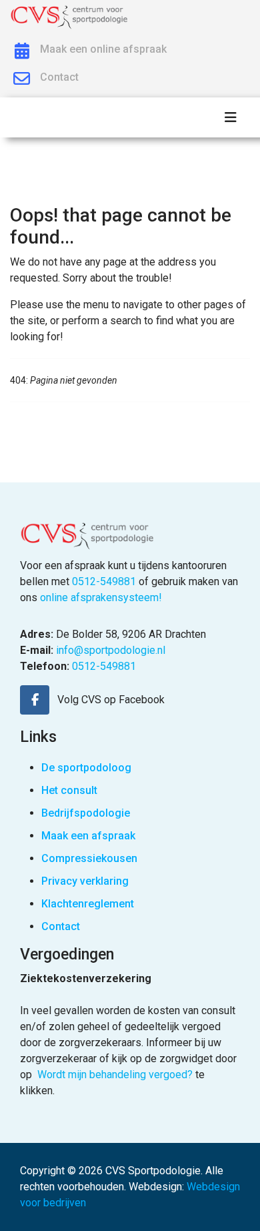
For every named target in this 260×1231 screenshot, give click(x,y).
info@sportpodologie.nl (110, 650)
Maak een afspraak (88, 835)
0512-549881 (104, 581)
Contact (59, 77)
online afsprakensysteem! (101, 597)
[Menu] (231, 117)
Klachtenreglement (87, 903)
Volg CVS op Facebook (111, 699)
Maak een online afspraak (103, 49)
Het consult (69, 790)
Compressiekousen (89, 858)
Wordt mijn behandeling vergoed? (115, 1074)
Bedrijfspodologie (85, 813)
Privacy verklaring (85, 881)
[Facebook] (34, 700)
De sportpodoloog (86, 767)
